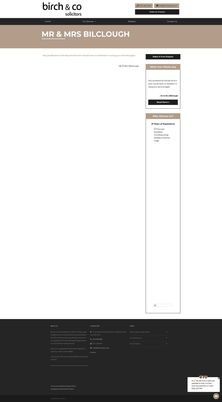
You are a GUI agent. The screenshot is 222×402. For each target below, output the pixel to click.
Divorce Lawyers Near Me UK (140, 332)
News (71, 389)
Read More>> (163, 102)
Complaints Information (60, 389)
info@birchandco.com (167, 6)
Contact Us (172, 21)
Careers (93, 352)
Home (48, 21)
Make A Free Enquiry (163, 57)
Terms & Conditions (58, 386)
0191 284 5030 (145, 6)
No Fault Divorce (135, 338)
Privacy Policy (71, 386)
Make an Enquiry (157, 12)
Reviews (131, 21)
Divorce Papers (135, 344)
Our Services (88, 21)
